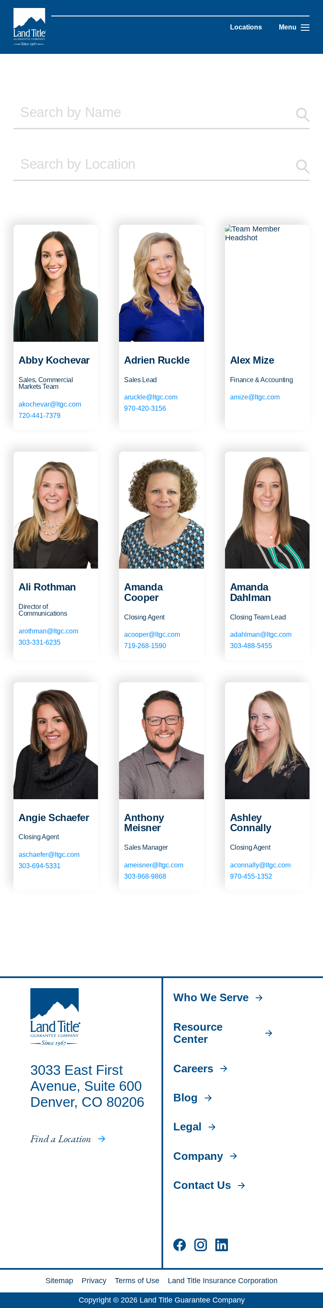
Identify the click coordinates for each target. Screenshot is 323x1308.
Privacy (94, 1280)
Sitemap (59, 1280)
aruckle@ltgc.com (150, 397)
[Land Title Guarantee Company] (29, 27)
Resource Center (197, 1033)
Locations (246, 27)
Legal (187, 1127)
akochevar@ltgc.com (50, 404)
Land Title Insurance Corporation (223, 1280)
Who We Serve (211, 998)
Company (198, 1156)
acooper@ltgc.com (152, 634)
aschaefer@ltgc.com (49, 854)
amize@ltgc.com (255, 397)
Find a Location (60, 1139)
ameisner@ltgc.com (153, 865)
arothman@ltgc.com (48, 631)
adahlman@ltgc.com (260, 634)
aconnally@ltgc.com (260, 865)
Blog (185, 1098)
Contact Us (202, 1185)
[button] (305, 27)
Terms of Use (137, 1280)
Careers (193, 1069)
